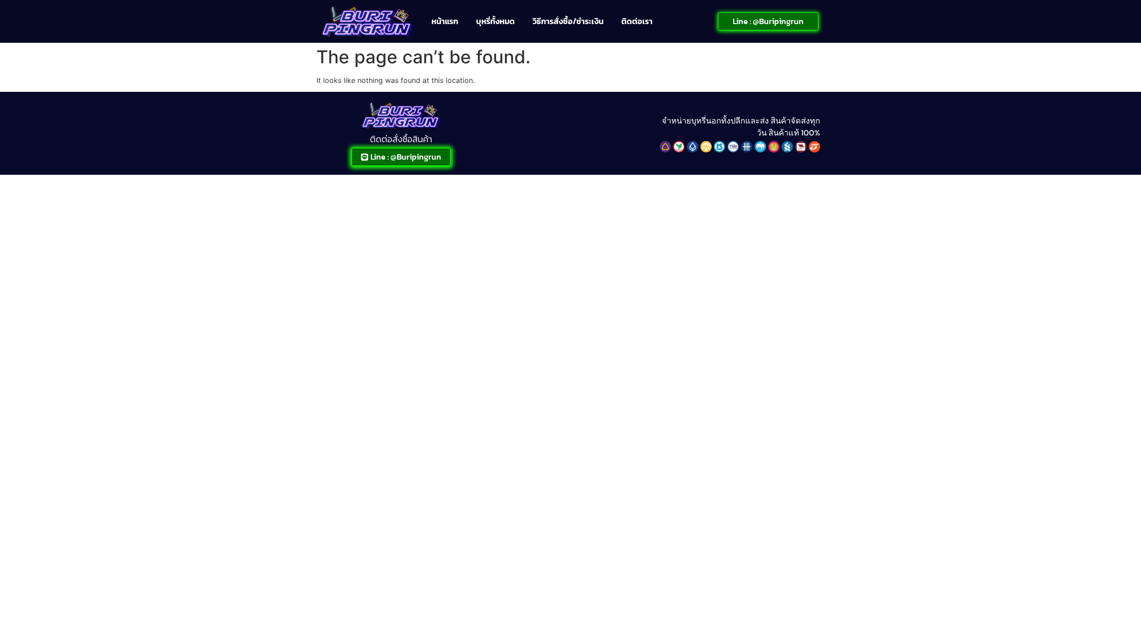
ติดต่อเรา (637, 21)
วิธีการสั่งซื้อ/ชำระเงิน (568, 21)
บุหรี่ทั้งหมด (495, 21)
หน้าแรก (444, 21)
